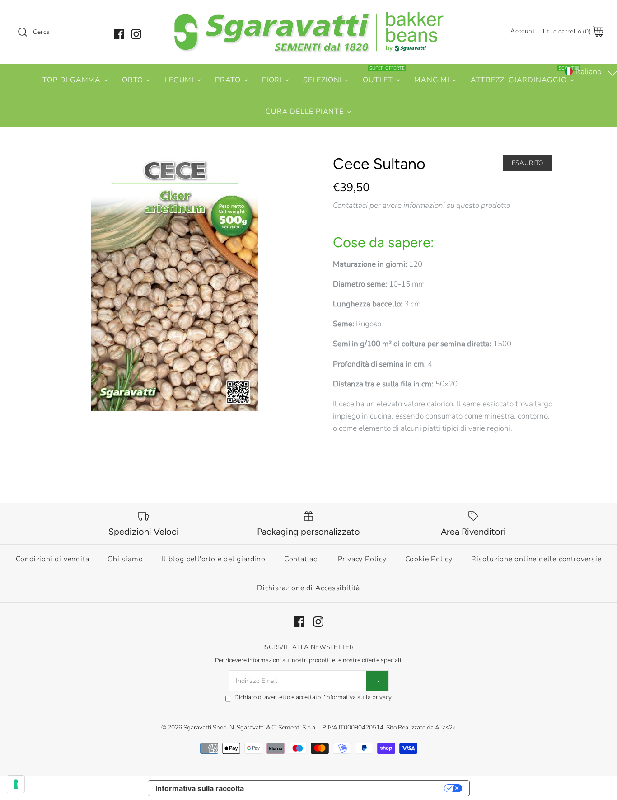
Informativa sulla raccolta (199, 788)
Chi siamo (125, 559)
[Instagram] (136, 34)
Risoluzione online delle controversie (536, 559)
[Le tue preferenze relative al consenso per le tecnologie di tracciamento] (15, 784)
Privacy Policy (362, 559)
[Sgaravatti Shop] (308, 15)
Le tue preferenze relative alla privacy (348, 788)
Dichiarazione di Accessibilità (308, 588)
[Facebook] (119, 34)
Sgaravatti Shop (205, 727)
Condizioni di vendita (52, 559)
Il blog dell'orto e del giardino (213, 559)
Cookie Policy (429, 559)
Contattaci (301, 559)
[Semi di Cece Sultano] (174, 283)
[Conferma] (377, 681)
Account (522, 31)
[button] (590, 71)
